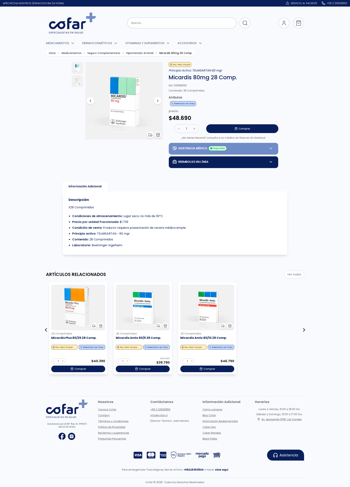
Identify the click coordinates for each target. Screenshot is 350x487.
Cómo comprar (212, 409)
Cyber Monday (212, 433)
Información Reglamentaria (220, 421)
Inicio (52, 53)
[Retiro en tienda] (158, 135)
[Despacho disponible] (150, 135)
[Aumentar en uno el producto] (62, 361)
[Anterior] (46, 330)
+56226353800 (194, 470)
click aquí (221, 470)
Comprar (244, 128)
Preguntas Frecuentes (112, 439)
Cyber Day (209, 427)
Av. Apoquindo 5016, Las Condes (282, 419)
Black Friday (210, 439)
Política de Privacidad (111, 427)
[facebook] (62, 436)
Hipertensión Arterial (139, 53)
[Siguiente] (304, 330)
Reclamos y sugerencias (113, 433)
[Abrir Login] (284, 22)
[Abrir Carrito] (298, 22)
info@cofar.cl (159, 415)
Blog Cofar (209, 415)
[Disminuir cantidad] (178, 128)
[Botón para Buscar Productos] (245, 22)
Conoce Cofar (107, 409)
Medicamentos (71, 53)
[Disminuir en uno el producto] (54, 361)
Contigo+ (104, 415)
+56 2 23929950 (160, 409)
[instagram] (71, 436)
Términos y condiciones (113, 421)
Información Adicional (85, 186)
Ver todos (294, 274)
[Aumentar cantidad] (194, 128)
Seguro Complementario (103, 53)
